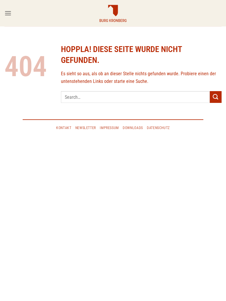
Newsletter (85, 128)
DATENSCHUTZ (158, 128)
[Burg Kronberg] (113, 13)
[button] (7, 13)
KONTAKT (63, 128)
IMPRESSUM (109, 128)
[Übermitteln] (216, 97)
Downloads (133, 128)
